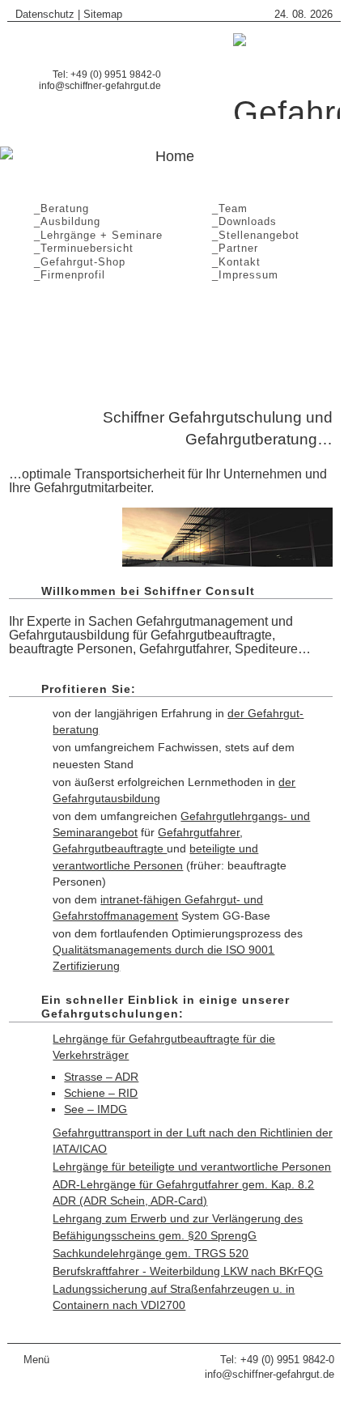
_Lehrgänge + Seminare (94, 235)
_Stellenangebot (251, 235)
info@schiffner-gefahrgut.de (100, 85)
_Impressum (241, 275)
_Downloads (240, 221)
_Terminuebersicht (80, 248)
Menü (36, 1360)
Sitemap (102, 14)
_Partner (231, 248)
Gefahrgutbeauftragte (110, 848)
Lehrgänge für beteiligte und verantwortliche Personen (192, 1166)
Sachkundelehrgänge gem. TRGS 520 (150, 1253)
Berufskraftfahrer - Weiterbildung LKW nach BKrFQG (188, 1270)
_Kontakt (232, 262)
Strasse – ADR (101, 1076)
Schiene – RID (101, 1092)
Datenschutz (44, 14)
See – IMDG (95, 1109)
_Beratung (57, 208)
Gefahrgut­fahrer (199, 832)
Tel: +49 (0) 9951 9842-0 (277, 1360)
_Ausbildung (63, 221)
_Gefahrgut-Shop (75, 262)
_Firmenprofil (65, 275)
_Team (226, 208)
